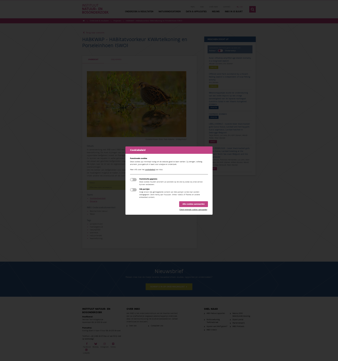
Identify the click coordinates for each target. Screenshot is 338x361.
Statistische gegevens (148, 179)
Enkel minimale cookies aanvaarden (193, 210)
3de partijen (144, 189)
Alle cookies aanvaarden (193, 204)
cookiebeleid (150, 169)
